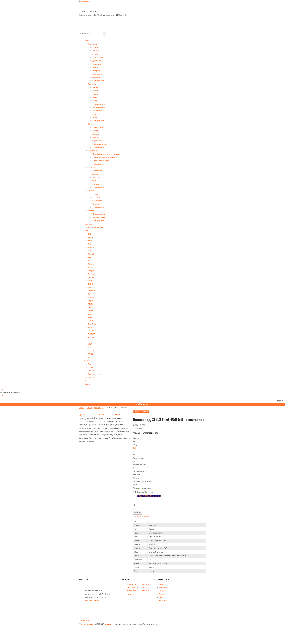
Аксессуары (92, 84)
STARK (90, 304)
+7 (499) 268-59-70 (88, 5)
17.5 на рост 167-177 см (144, 492)
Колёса (95, 137)
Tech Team (92, 324)
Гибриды (95, 67)
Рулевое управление (99, 144)
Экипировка (92, 167)
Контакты (86, 384)
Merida (90, 237)
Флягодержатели (98, 104)
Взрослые (96, 197)
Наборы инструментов (100, 161)
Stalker (90, 321)
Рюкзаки (95, 184)
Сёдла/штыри (97, 141)
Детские (95, 54)
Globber (90, 294)
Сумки (94, 114)
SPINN (90, 354)
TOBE (90, 267)
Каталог (86, 41)
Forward (91, 254)
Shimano (91, 264)
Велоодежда (97, 171)
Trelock (90, 284)
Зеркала (95, 117)
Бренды (86, 231)
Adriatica (91, 297)
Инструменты (93, 151)
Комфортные (97, 74)
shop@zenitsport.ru (92, 601)
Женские (95, 51)
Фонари (95, 91)
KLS (89, 261)
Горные (95, 47)
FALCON (91, 351)
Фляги (94, 101)
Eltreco (90, 311)
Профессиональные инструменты (104, 157)
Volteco (90, 314)
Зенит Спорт (109, 624)
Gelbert (90, 357)
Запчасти (91, 124)
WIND (90, 344)
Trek (89, 234)
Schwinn (91, 247)
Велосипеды (92, 44)
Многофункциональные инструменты (105, 154)
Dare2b (90, 307)
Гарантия (91, 377)
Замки (94, 97)
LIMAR (90, 287)
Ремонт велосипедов (95, 227)
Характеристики (143, 516)
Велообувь (96, 177)
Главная (81, 408)
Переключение (97, 127)
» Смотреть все (98, 81)
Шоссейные (96, 64)
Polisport (91, 271)
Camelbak (91, 277)
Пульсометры (97, 111)
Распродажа (145, 584)
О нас (85, 381)
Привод (95, 131)
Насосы (95, 94)
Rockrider (91, 337)
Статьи (90, 367)
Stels (90, 251)
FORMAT (91, 331)
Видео (90, 364)
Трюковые (96, 204)
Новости (91, 371)
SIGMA (90, 281)
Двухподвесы (97, 61)
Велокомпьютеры (98, 107)
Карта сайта (84, 621)
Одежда (91, 211)
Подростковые (97, 57)
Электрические (97, 201)
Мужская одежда (98, 214)
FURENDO (91, 334)
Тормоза (95, 134)
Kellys (90, 241)
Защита (95, 174)
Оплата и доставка (94, 374)
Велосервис (87, 224)
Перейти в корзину (142, 404)
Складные (96, 77)
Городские (96, 71)
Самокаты (91, 191)
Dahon (90, 244)
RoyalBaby (91, 291)
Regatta (90, 301)
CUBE (90, 341)
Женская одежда (98, 217)
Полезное (87, 361)
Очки (94, 181)
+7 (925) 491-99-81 (86, 8)
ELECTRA (91, 347)
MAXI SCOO (92, 327)
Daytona (91, 274)
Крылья (95, 87)
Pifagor (90, 317)
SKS (89, 257)
